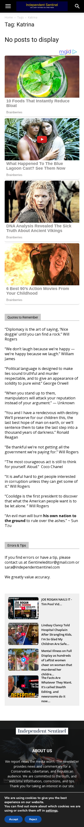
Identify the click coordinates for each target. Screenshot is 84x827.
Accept (13, 819)
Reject (33, 819)
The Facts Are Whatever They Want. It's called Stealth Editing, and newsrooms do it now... (56, 683)
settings (52, 811)
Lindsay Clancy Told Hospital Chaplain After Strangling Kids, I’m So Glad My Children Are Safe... (56, 630)
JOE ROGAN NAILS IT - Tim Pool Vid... (56, 601)
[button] (77, 6)
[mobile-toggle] (7, 6)
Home (9, 17)
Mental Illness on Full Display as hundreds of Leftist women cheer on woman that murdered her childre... (56, 656)
